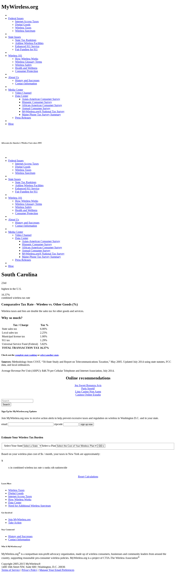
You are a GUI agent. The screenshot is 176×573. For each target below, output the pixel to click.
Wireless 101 (15, 55)
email (4, 424)
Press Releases (23, 117)
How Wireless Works (26, 58)
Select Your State (13, 445)
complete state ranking (26, 355)
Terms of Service (10, 570)
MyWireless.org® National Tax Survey (43, 111)
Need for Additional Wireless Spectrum (29, 505)
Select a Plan (49, 445)
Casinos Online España (88, 394)
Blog (11, 123)
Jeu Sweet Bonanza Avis (88, 385)
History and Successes (27, 80)
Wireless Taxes (23, 27)
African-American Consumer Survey (42, 105)
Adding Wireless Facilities (29, 43)
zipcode (58, 424)
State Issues (14, 37)
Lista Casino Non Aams (88, 391)
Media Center (15, 89)
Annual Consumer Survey (36, 108)
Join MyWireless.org (19, 519)
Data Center (21, 95)
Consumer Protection (26, 71)
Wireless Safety (23, 64)
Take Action (14, 522)
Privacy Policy (29, 570)
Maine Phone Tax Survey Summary (41, 114)
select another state (49, 355)
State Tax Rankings (25, 40)
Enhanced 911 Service (27, 46)
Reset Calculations (88, 476)
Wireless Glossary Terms (28, 61)
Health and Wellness (26, 68)
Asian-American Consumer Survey (41, 99)
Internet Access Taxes (27, 21)
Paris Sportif (88, 388)
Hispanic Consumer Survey (37, 102)
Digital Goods (22, 24)
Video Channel (23, 92)
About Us (13, 77)
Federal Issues (16, 18)
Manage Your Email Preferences (56, 570)
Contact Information (26, 83)
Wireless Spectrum (25, 30)
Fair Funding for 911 (26, 49)
